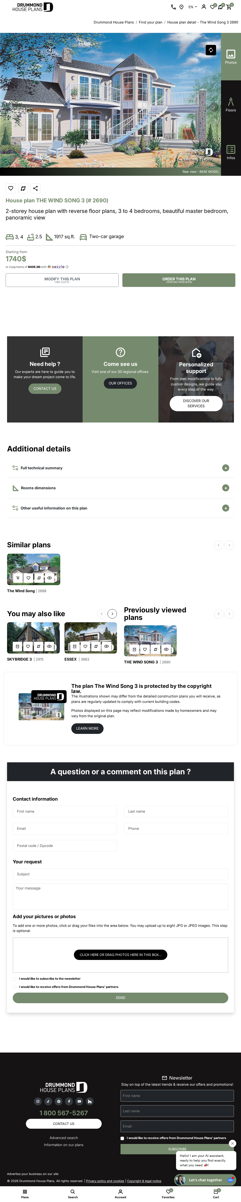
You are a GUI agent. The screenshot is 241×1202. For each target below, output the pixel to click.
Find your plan (150, 22)
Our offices (120, 383)
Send (120, 997)
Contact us (44, 388)
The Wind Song (26, 591)
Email (21, 828)
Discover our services (196, 403)
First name (25, 811)
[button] (214, 107)
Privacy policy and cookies (105, 1181)
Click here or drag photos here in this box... (120, 955)
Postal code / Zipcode (35, 845)
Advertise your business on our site (32, 1174)
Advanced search (64, 1137)
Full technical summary (40, 468)
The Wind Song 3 (147, 662)
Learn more (87, 728)
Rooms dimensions (38, 487)
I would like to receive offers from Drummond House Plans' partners (68, 987)
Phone (133, 828)
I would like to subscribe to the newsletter (49, 978)
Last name (136, 811)
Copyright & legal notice (144, 1181)
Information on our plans (64, 1145)
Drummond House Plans (114, 22)
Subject (23, 874)
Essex (76, 659)
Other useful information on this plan (53, 508)
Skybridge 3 (25, 659)
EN (191, 7)
